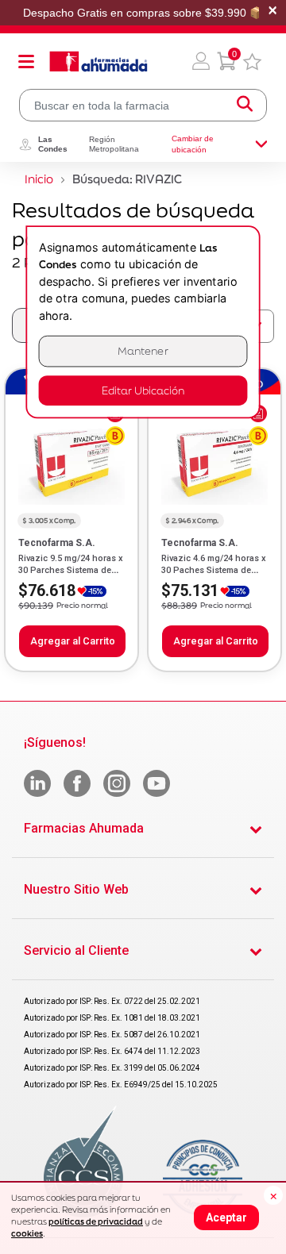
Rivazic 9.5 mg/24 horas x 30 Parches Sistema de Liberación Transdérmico (70, 570)
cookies (27, 1233)
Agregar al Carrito (72, 641)
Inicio (39, 179)
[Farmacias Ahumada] (98, 61)
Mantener (143, 351)
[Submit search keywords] (244, 105)
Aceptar (226, 1217)
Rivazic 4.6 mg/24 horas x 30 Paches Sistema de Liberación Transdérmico (213, 570)
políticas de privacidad (95, 1221)
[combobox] (143, 105)
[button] (201, 61)
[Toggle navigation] (26, 61)
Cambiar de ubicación (193, 144)
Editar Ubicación (143, 390)
